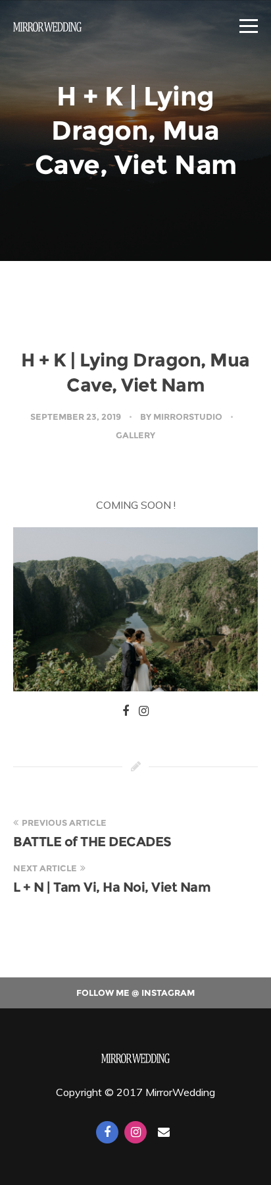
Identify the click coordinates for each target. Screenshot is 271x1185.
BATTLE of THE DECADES (92, 842)
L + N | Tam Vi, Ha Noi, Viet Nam (111, 887)
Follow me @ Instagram (135, 992)
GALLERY (135, 435)
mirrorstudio (187, 416)
